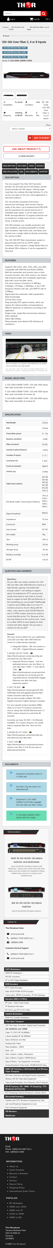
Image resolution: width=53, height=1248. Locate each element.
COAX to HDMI (17, 1214)
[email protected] (18, 1146)
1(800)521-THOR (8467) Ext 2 (22, 954)
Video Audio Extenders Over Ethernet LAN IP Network (26, 1083)
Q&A (21, 171)
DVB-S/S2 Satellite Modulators (17, 1018)
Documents (31, 171)
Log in (12, 19)
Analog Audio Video (13, 1043)
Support (43, 171)
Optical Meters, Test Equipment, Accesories (22, 1062)
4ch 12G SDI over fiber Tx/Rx (15, 52)
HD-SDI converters (12, 977)
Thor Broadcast (19, 1244)
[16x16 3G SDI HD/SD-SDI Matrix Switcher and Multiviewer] (26, 848)
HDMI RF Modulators (13, 973)
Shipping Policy (17, 1188)
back (7, 36)
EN (47, 19)
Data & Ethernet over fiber (15, 1040)
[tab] (26, 603)
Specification (10, 171)
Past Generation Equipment (16, 1108)
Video (31, 165)
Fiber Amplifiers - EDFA (14, 1047)
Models (40, 165)
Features (21, 165)
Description (9, 165)
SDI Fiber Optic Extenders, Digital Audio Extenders (25, 1025)
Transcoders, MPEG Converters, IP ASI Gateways (25, 995)
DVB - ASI (9, 1051)
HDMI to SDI (16, 1217)
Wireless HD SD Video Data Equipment (20, 1079)
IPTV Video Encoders (13, 988)
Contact (13, 1177)
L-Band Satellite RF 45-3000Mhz (18, 1036)
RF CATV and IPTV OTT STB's (17, 1010)
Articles (13, 1180)
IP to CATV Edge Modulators (16, 980)
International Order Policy (22, 1191)
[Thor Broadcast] (26, 5)
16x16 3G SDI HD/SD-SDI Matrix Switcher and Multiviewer (26, 860)
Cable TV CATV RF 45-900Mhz (17, 1033)
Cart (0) (36, 19)
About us (14, 1166)
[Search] (44, 13)
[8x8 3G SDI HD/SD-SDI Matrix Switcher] (26, 893)
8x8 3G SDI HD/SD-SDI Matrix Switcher (27, 905)
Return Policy (16, 1184)
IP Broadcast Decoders (14, 1006)
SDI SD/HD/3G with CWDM (16, 1029)
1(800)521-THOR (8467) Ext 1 (22, 938)
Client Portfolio (17, 1170)
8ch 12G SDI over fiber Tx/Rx (15, 57)
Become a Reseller (19, 1173)
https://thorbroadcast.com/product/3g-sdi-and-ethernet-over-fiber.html (25, 657)
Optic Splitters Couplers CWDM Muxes (20, 1058)
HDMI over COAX (18, 1207)
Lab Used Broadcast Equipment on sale (21, 1104)
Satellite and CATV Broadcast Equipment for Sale (24, 1100)
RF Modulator (16, 1203)
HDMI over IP (16, 1210)
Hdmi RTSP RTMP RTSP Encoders (19, 992)
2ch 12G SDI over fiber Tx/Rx (15, 48)
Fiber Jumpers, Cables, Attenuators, (19, 1054)
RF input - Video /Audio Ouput (17, 1003)
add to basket (42, 138)
